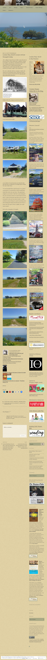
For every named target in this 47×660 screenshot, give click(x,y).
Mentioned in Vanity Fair (36, 400)
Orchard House (22, 401)
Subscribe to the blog (36, 91)
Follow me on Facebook (34, 604)
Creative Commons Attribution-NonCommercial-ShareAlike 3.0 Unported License (36, 640)
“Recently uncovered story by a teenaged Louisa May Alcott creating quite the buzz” (36, 328)
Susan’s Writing (39, 7)
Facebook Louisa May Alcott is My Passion (12, 361)
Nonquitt (16, 401)
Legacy (21, 7)
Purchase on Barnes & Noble (19, 372)
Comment (23, 435)
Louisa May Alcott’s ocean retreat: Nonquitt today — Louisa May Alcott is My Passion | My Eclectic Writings (16, 417)
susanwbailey (13, 53)
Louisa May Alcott (8, 401)
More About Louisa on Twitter (9, 362)
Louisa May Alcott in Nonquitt (11, 403)
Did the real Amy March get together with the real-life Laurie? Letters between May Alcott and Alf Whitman (36, 467)
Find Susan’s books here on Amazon (11, 380)
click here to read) (41, 267)
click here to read (32, 167)
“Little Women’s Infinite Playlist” (35, 335)
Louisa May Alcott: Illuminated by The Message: (41, 512)
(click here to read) (37, 291)
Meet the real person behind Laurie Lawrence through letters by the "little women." (36, 462)
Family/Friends (29, 7)
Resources (11, 10)
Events (4, 10)
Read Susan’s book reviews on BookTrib (36, 337)
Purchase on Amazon (7, 372)
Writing (15, 7)
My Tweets (31, 612)
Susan (37, 89)
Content (4, 7)
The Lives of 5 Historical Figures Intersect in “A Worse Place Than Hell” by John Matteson (36, 324)
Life (10, 7)
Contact (32, 89)
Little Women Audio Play (36, 411)
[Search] (42, 444)
